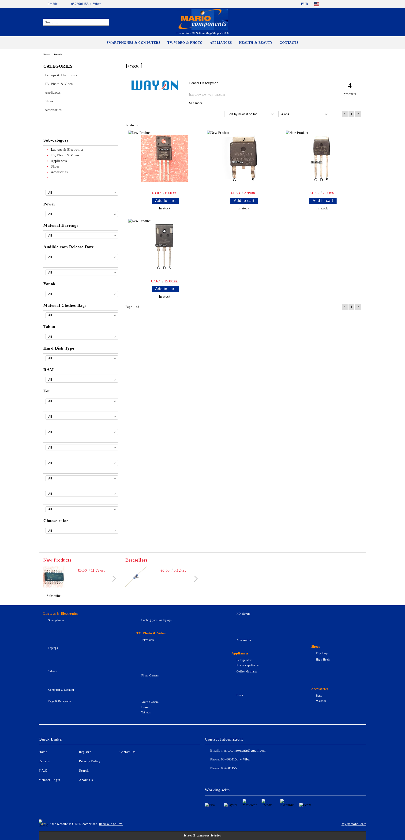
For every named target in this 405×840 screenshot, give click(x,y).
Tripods (146, 712)
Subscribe (54, 596)
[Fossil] (154, 89)
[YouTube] (359, 4)
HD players (243, 613)
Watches (321, 700)
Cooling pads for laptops (156, 620)
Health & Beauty (256, 42)
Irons (239, 695)
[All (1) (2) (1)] (81, 235)
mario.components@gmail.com (243, 750)
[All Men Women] (81, 401)
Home (46, 54)
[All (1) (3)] (81, 294)
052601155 (229, 768)
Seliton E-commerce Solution (202, 835)
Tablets (52, 671)
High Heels (323, 659)
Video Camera (149, 702)
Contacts (289, 42)
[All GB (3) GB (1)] (81, 380)
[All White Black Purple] (81, 531)
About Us (86, 780)
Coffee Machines (246, 671)
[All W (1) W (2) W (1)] (81, 214)
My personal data (353, 824)
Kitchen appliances (248, 665)
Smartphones (56, 620)
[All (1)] (81, 417)
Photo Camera (149, 675)
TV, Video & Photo (185, 42)
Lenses (145, 707)
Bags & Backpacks (59, 701)
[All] (81, 257)
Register (85, 752)
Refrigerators (244, 660)
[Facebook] (331, 4)
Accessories (243, 640)
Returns (44, 761)
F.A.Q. (44, 770)
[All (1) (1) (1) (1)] (81, 193)
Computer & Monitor (61, 689)
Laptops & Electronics (60, 613)
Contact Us (127, 752)
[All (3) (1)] (81, 337)
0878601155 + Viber (86, 4)
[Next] (113, 579)
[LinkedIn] (338, 4)
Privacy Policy (89, 761)
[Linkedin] (250, 778)
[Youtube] (239, 778)
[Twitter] (345, 4)
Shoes (315, 646)
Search (84, 770)
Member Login (49, 780)
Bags (319, 695)
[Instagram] (352, 4)
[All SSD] (81, 358)
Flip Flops (322, 653)
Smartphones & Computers (134, 42)
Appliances (221, 42)
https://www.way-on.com (207, 94)
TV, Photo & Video (151, 633)
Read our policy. (111, 824)
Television (147, 640)
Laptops (53, 648)
